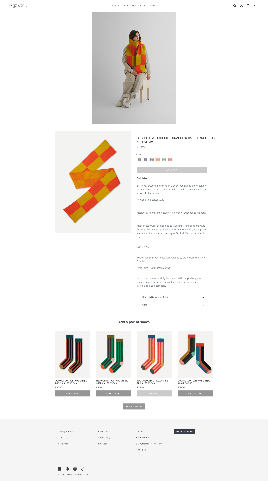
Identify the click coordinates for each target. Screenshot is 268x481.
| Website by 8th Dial (81, 474)
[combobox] (238, 6)
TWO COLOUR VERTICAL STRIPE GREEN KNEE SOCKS (112, 382)
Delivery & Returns (66, 431)
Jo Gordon (69, 474)
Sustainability (104, 437)
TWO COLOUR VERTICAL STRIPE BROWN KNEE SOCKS (71, 382)
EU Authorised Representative (150, 443)
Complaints (141, 449)
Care (60, 437)
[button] (139, 159)
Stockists (102, 443)
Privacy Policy (142, 437)
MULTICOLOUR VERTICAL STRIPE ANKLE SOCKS (194, 382)
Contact (139, 431)
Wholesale (102, 431)
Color (138, 154)
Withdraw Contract (184, 431)
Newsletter (63, 443)
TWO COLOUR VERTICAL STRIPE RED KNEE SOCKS (152, 382)
